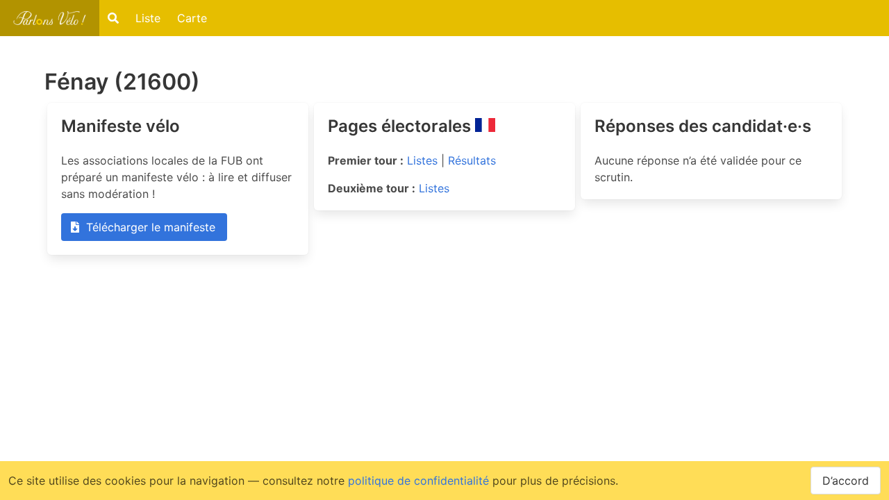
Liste (147, 18)
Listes (422, 160)
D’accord (845, 481)
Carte (192, 18)
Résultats (472, 160)
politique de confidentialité (418, 481)
